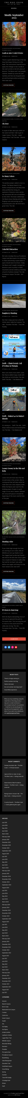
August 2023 (5, 921)
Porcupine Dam (5, 605)
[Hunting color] (14, 522)
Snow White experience (10, 690)
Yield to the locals (9, 684)
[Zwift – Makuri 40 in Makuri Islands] (14, 399)
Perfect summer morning (11, 681)
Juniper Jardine (16, 173)
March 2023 (5, 936)
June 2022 (4, 961)
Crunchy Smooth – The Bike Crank (13, 802)
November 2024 (6, 879)
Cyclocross (16, 119)
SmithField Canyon (7, 1066)
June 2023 (4, 927)
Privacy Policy (21, 1093)
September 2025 (6, 851)
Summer (4, 538)
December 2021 (6, 978)
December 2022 (6, 944)
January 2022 (5, 975)
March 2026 (5, 834)
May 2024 (4, 896)
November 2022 (6, 947)
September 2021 (6, 987)
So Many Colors (8, 176)
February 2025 (6, 870)
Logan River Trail (6, 1038)
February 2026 (6, 836)
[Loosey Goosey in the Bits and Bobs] (14, 449)
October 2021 (5, 984)
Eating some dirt (19, 776)
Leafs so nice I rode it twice (12, 53)
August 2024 (5, 887)
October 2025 (5, 848)
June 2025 (4, 859)
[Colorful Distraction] (14, 230)
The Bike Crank (14, 2)
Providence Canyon (6, 50)
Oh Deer (5, 123)
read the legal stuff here (12, 713)
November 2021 (6, 981)
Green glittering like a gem (13, 804)
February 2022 (6, 972)
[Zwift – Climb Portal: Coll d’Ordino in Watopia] (14, 346)
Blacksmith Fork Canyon (8, 1009)
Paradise (8, 310)
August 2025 (5, 853)
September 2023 (6, 919)
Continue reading (9, 85)
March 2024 (5, 902)
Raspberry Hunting (9, 313)
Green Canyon (6, 1018)
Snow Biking (5, 1069)
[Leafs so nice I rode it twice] (14, 34)
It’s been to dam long (10, 610)
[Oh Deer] (14, 105)
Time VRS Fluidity (14, 310)
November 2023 (6, 913)
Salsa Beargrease (7, 1060)
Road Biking (12, 605)
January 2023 (5, 941)
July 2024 (4, 890)
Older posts (14, 639)
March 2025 (5, 868)
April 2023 (5, 933)
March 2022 (5, 970)
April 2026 (5, 831)
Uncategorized (6, 1080)
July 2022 (4, 958)
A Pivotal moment (14, 768)
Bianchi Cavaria (9, 119)
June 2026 (4, 825)
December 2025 (6, 842)
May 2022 (4, 964)
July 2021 (4, 992)
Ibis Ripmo (10, 48)
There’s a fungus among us (11, 678)
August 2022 (5, 955)
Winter (4, 1083)
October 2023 (5, 916)
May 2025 (4, 862)
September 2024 (6, 885)
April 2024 (5, 899)
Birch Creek (5, 1007)
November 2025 (6, 845)
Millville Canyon (12, 537)
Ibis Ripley (5, 1026)
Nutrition (4, 1046)
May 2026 (4, 828)
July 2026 (4, 822)
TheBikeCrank (14, 56)
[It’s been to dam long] (14, 591)
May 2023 (4, 930)
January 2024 (5, 907)
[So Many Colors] (14, 159)
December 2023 (6, 910)
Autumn (4, 48)
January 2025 (5, 873)
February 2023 (6, 938)
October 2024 (5, 882)
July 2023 (4, 924)
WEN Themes (17, 1095)
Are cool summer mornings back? (13, 687)
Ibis (7, 48)
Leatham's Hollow (7, 1035)
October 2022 (5, 950)
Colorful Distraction (10, 249)
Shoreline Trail (6, 1063)
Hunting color (7, 541)
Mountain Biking (17, 48)
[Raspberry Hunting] (14, 296)
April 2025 (5, 865)
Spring (4, 1072)
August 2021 (5, 989)
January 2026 (5, 839)
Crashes (4, 1012)
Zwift (3, 360)
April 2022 (5, 967)
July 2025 (4, 856)
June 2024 (4, 893)
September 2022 (6, 953)
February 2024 (6, 904)
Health (4, 1021)
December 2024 (6, 876)
